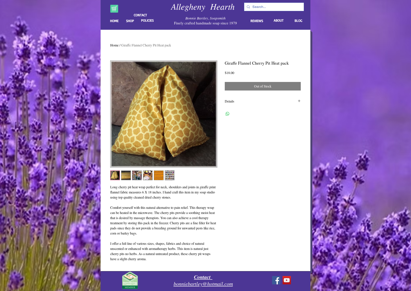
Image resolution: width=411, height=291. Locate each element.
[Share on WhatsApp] (227, 113)
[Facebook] (276, 280)
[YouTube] (287, 280)
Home (114, 45)
